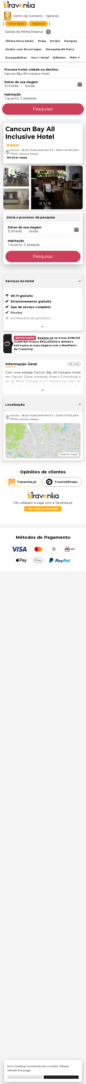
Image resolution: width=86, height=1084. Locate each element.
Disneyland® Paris (60, 49)
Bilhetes (59, 57)
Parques (70, 41)
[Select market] (48, 31)
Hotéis (55, 41)
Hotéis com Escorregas (23, 49)
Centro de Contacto (28, 16)
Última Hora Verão (19, 41)
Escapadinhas (16, 57)
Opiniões (52, 16)
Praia (42, 41)
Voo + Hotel (40, 57)
